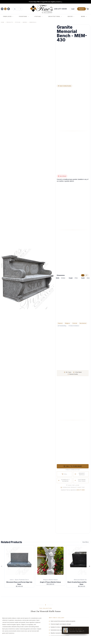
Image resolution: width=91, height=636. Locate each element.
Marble (25, 22)
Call (65, 474)
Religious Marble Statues (50, 579)
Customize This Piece (82, 480)
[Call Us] (5, 8)
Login (73, 9)
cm (86, 275)
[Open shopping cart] (88, 9)
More (83, 16)
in (82, 275)
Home (2, 22)
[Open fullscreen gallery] (27, 279)
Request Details (82, 474)
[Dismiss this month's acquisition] (87, 628)
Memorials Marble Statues (81, 579)
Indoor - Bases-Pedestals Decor (19, 579)
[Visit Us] (8, 8)
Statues (17, 22)
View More (85, 542)
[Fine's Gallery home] (41, 9)
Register (81, 9)
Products (10, 22)
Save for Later (73, 485)
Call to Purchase (74, 466)
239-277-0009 (81, 490)
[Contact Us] (2, 8)
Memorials (33, 22)
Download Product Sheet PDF (74, 487)
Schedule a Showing (65, 480)
